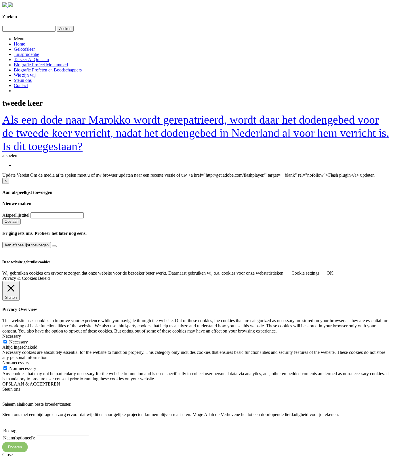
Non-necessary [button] (15, 362)
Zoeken (65, 29)
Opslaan (11, 221)
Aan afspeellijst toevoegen (27, 245)
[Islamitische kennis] (7, 5)
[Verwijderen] (54, 246)
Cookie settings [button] (305, 273)
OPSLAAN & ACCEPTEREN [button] (31, 384)
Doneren (15, 447)
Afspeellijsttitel (15, 215)
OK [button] (330, 273)
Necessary (18, 341)
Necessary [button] (11, 336)
